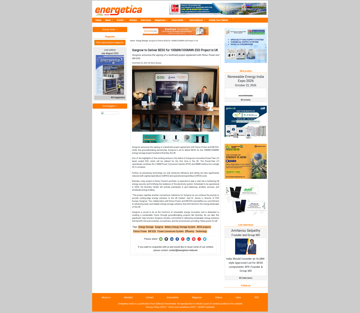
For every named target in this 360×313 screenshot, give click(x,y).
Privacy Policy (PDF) (156, 307)
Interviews (146, 20)
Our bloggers (109, 106)
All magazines (118, 97)
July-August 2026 (110, 53)
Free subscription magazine (110, 42)
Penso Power (140, 231)
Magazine (197, 297)
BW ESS (152, 231)
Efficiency (189, 231)
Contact (149, 297)
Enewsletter (178, 20)
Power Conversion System (170, 231)
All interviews (245, 278)
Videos (218, 297)
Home (98, 20)
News (108, 20)
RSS (256, 297)
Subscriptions (196, 20)
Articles (133, 20)
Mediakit (128, 297)
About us (106, 297)
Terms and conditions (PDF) (182, 307)
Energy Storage (142, 41)
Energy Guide (109, 29)
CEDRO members (205, 307)
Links (238, 297)
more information (246, 96)
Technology (201, 231)
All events (246, 99)
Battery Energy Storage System (180, 227)
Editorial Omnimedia (166, 303)
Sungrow (159, 227)
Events (120, 20)
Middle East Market (218, 20)
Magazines (160, 20)
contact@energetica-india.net (183, 250)
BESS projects (204, 227)
